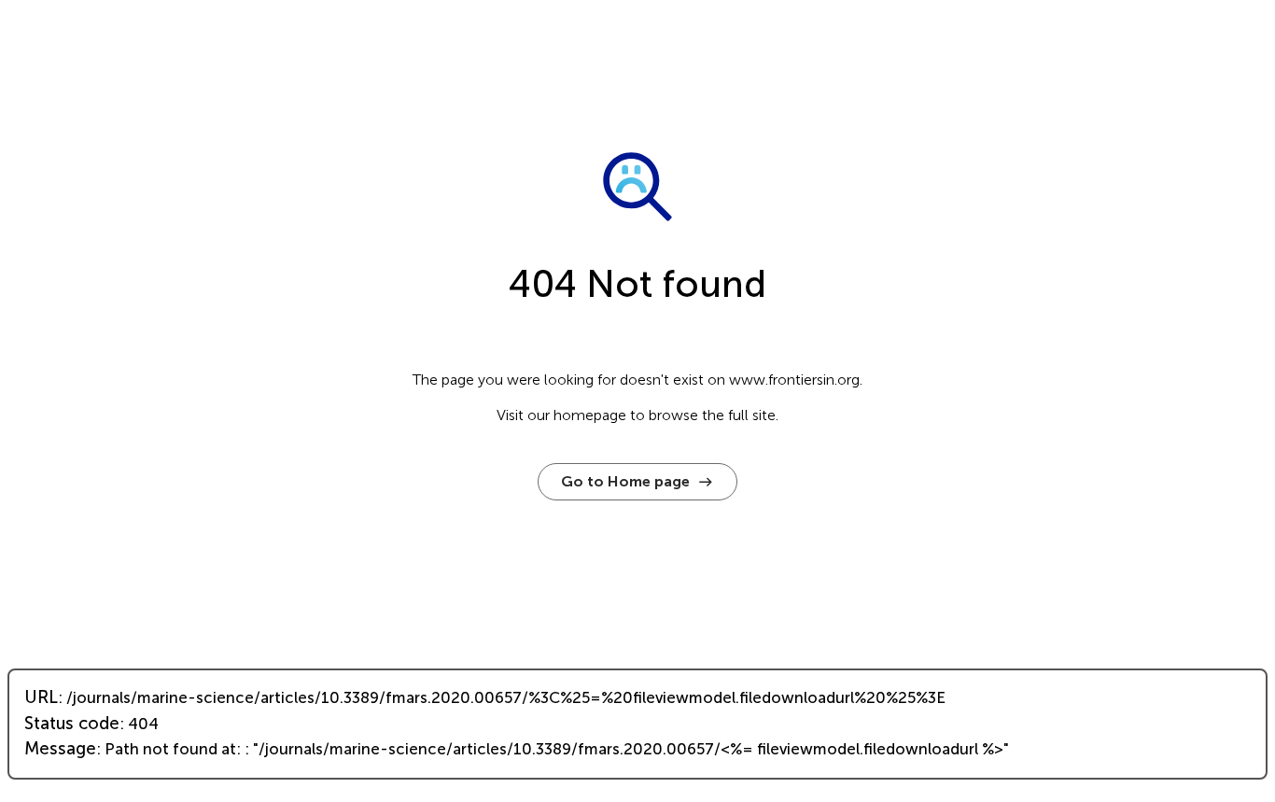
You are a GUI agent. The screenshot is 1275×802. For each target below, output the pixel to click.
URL (41, 697)
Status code (71, 723)
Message (60, 749)
